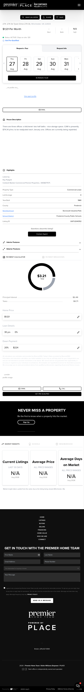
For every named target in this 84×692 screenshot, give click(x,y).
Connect (42, 539)
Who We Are (42, 536)
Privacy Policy (32, 594)
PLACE (62, 666)
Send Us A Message (42, 600)
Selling (42, 527)
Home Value (42, 533)
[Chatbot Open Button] (77, 685)
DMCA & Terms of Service (66, 689)
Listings (42, 520)
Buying (42, 523)
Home (42, 517)
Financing (42, 530)
